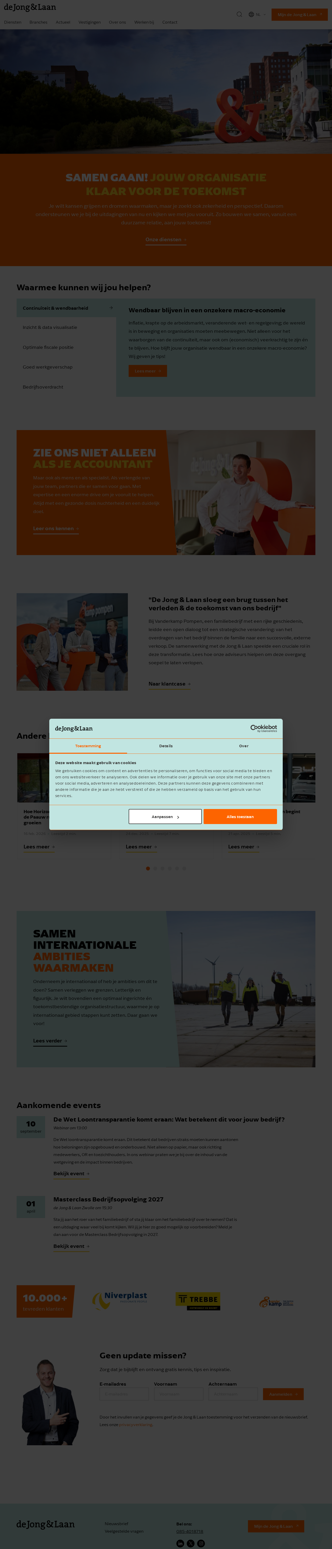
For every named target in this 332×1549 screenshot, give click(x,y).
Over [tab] (243, 746)
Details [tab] (166, 746)
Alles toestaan (240, 816)
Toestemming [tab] (88, 746)
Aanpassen (162, 816)
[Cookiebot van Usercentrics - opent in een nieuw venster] (254, 729)
